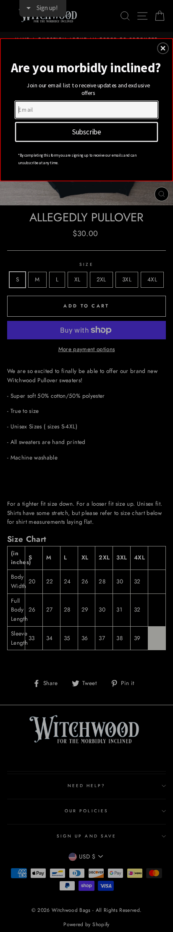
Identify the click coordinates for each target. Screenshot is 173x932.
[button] (163, 48)
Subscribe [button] (86, 131)
